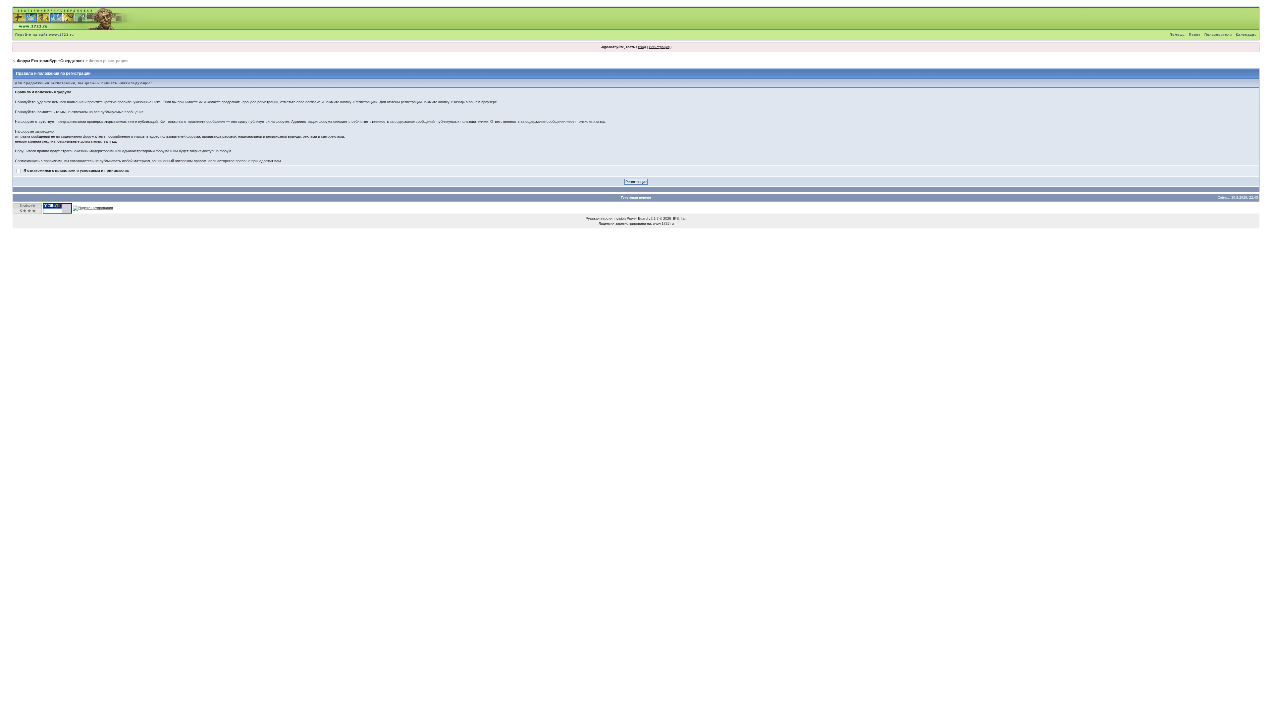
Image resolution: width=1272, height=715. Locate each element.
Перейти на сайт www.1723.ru (44, 34)
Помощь (1177, 34)
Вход (642, 47)
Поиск (1194, 34)
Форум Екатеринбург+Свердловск (50, 61)
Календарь (1246, 34)
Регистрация (659, 47)
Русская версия (599, 218)
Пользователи (1218, 34)
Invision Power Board (630, 218)
